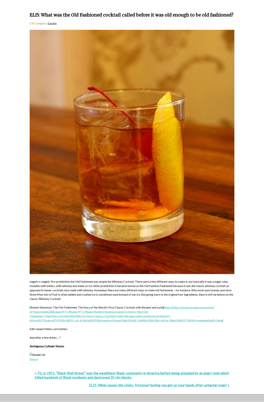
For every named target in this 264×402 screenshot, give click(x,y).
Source (34, 359)
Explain (52, 23)
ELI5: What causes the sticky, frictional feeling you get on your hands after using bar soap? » (159, 385)
